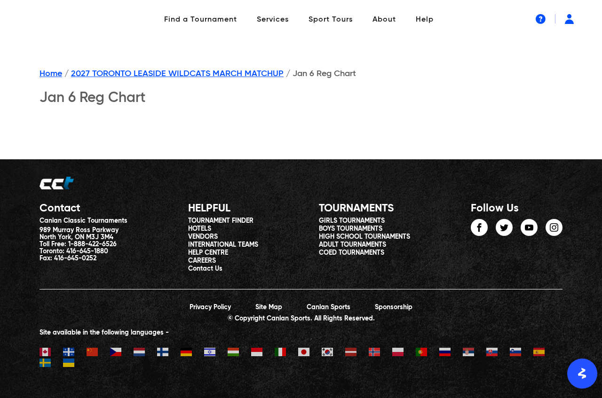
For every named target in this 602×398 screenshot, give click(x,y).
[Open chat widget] (582, 374)
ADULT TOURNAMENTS (352, 245)
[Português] (427, 353)
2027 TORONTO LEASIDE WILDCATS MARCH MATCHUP (177, 74)
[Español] (545, 353)
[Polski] (404, 353)
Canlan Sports (328, 307)
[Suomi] (169, 353)
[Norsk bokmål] (380, 353)
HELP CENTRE (208, 253)
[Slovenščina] (521, 353)
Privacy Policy (210, 307)
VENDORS (203, 237)
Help (425, 19)
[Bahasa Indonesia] (263, 353)
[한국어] (333, 353)
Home (51, 74)
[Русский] (451, 353)
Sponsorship (393, 307)
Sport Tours (331, 19)
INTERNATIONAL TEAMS (223, 245)
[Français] (75, 353)
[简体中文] (98, 353)
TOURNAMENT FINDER (220, 221)
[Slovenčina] (498, 353)
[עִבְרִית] (216, 353)
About (384, 19)
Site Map (268, 307)
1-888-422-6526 (92, 244)
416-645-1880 (87, 251)
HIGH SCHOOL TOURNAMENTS (364, 237)
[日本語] (310, 353)
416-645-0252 (75, 258)
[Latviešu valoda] (357, 353)
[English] (51, 353)
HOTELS (199, 229)
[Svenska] (51, 364)
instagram (554, 227)
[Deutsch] (192, 353)
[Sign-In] (569, 19)
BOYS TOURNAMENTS (350, 229)
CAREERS (202, 261)
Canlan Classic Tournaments (83, 221)
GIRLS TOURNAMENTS (352, 221)
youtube (529, 227)
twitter (504, 227)
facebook (479, 227)
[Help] (541, 19)
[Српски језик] (474, 353)
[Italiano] (286, 353)
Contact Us (205, 268)
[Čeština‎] (122, 353)
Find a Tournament (200, 19)
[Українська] (75, 364)
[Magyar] (239, 353)
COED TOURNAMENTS (351, 253)
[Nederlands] (145, 353)
